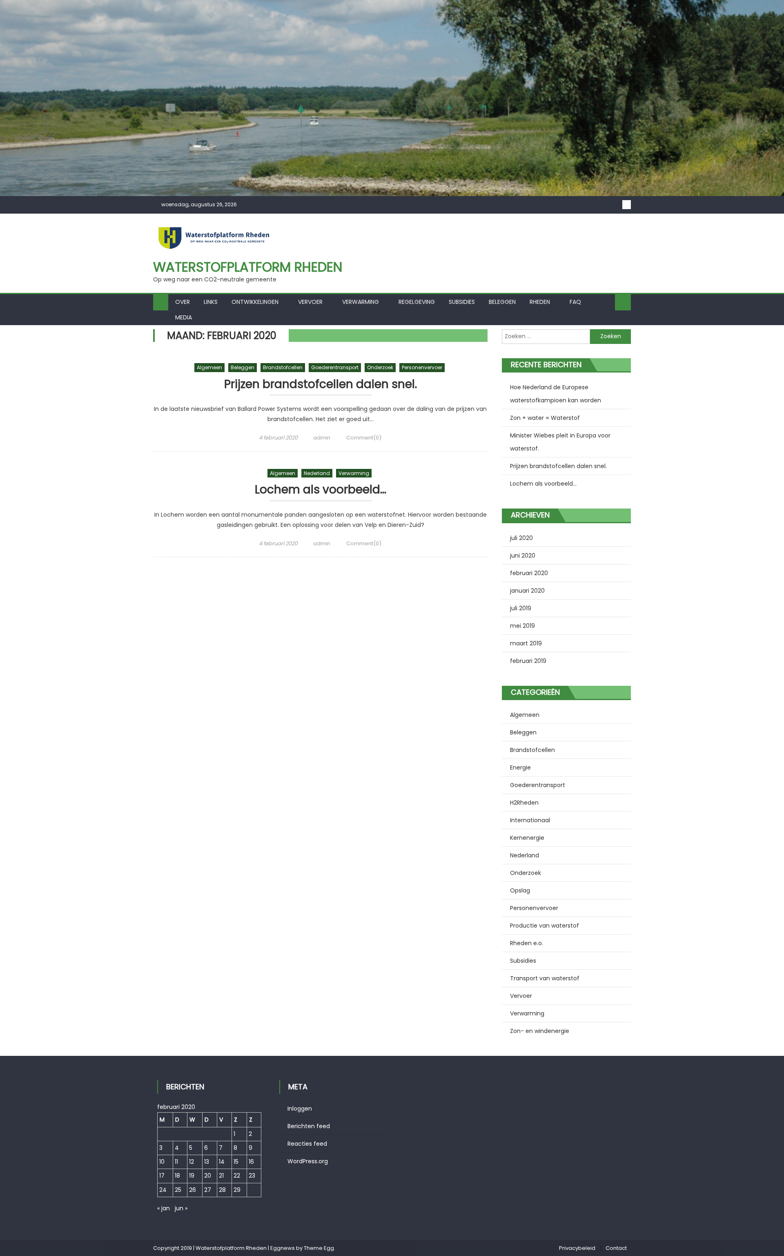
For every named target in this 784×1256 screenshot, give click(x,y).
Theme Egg (319, 1248)
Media (183, 317)
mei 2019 (522, 626)
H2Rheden (524, 803)
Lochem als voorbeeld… (320, 489)
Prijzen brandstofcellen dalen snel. (320, 384)
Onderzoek (380, 367)
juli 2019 (520, 608)
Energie (520, 767)
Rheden (540, 302)
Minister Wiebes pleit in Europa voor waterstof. (560, 442)
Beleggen (502, 302)
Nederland (317, 473)
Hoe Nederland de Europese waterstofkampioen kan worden (555, 393)
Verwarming (360, 302)
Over (182, 302)
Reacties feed (307, 1144)
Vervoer (310, 302)
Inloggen (299, 1108)
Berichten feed (308, 1126)
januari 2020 (527, 591)
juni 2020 (522, 555)
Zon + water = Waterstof (545, 418)
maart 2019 (526, 643)
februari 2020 (529, 573)
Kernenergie (527, 838)
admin (321, 438)
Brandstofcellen (283, 367)
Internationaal (530, 820)
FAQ (575, 302)
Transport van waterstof (544, 978)
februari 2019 (528, 661)
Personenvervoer (422, 367)
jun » (181, 1208)
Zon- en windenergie (539, 1031)
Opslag (520, 890)
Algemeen (209, 367)
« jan (163, 1208)
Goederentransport (335, 367)
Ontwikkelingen (255, 302)
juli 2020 (521, 538)
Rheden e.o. (526, 943)
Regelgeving (417, 302)
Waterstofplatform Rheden (247, 267)
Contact (616, 1248)
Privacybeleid (577, 1248)
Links (211, 302)
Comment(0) (363, 438)
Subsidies (462, 302)
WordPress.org (307, 1161)
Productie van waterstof (544, 925)
